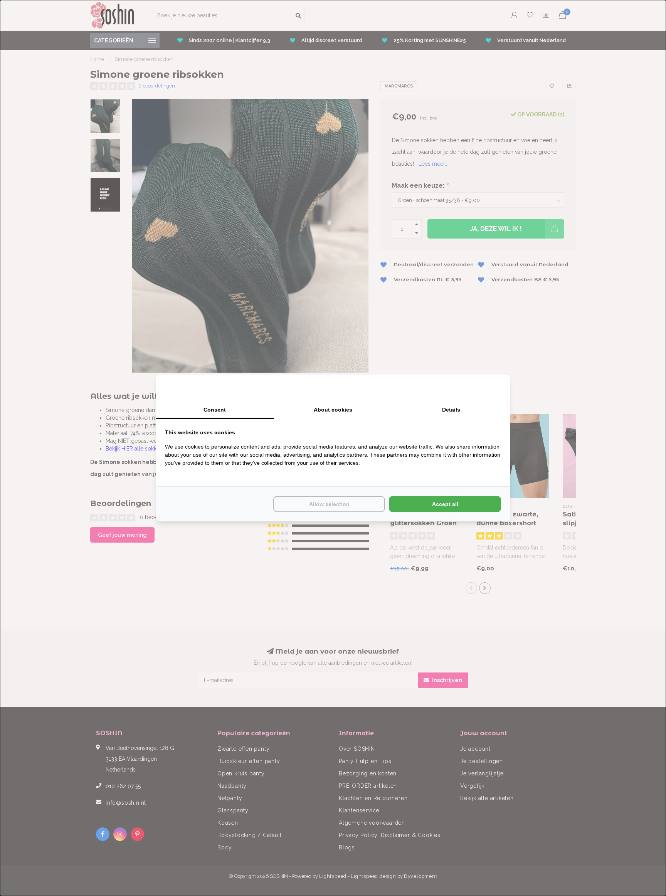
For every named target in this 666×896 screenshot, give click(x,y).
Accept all (445, 504)
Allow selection (329, 504)
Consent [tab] (215, 410)
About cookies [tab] (333, 410)
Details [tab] (451, 410)
